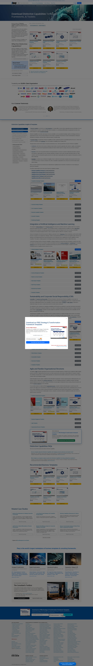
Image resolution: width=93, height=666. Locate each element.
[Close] (66, 318)
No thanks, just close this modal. (62, 346)
